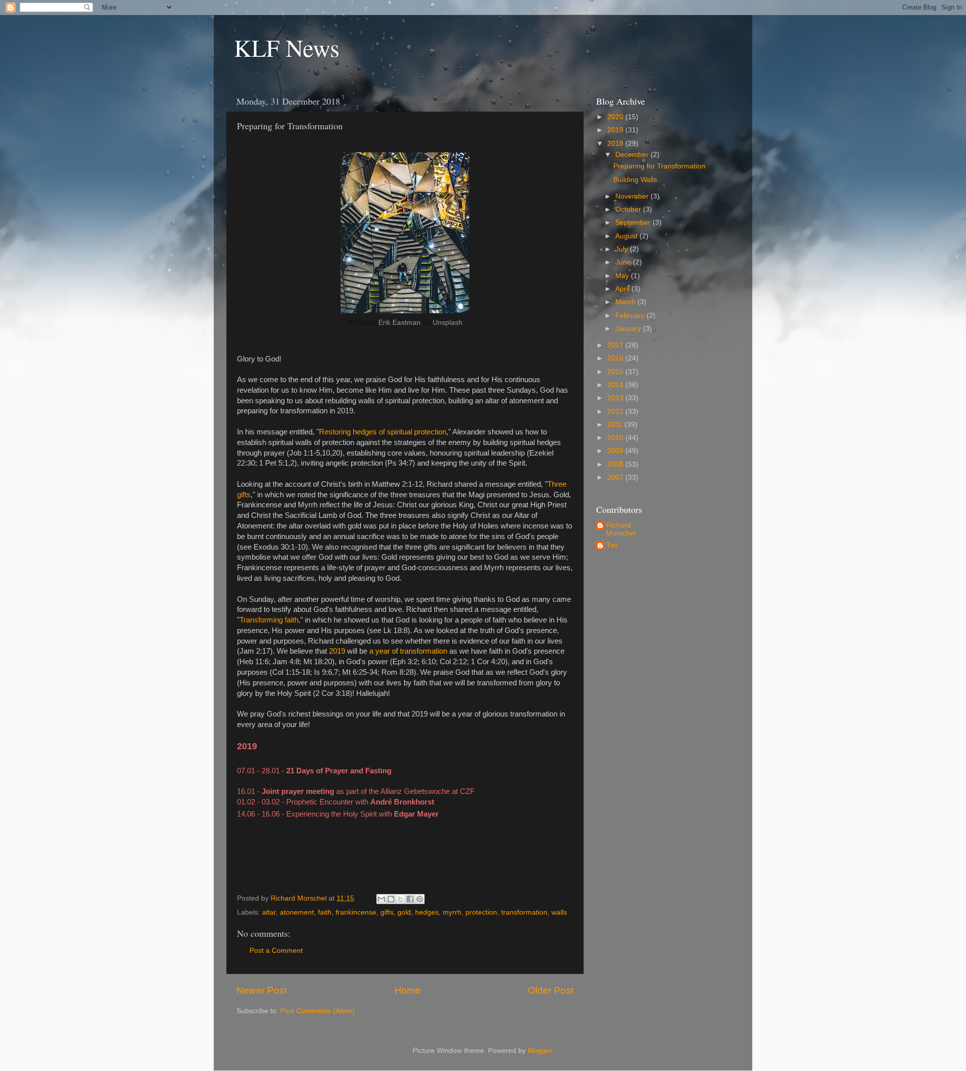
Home (407, 990)
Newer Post (261, 990)
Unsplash (447, 322)
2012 (616, 411)
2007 (616, 477)
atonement (297, 912)
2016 (616, 358)
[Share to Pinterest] (420, 899)
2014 (616, 385)
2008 (616, 464)
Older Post (551, 990)
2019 (616, 130)
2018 (616, 143)
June (624, 262)
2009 (616, 451)
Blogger (540, 1050)
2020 (616, 117)
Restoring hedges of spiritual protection (382, 432)
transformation (524, 912)
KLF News (287, 47)
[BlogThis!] (391, 899)
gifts (386, 912)
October (629, 209)
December (633, 154)
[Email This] (381, 899)
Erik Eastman (399, 322)
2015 (616, 372)
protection (481, 912)
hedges (427, 912)
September (634, 222)
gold (404, 912)
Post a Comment (276, 950)
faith (325, 912)
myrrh (452, 912)
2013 (616, 398)
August (627, 236)
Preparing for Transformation (659, 166)
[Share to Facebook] (410, 899)
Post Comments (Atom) (317, 1011)
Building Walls (635, 180)
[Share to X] (400, 899)
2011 (615, 424)
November (633, 196)
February (631, 315)
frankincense (356, 912)
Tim (612, 545)
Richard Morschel (620, 529)
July (622, 249)
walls (559, 912)
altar (269, 912)
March (626, 302)
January (629, 328)
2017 (616, 345)
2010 (616, 437)
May (623, 276)
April (623, 289)
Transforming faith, (269, 620)
